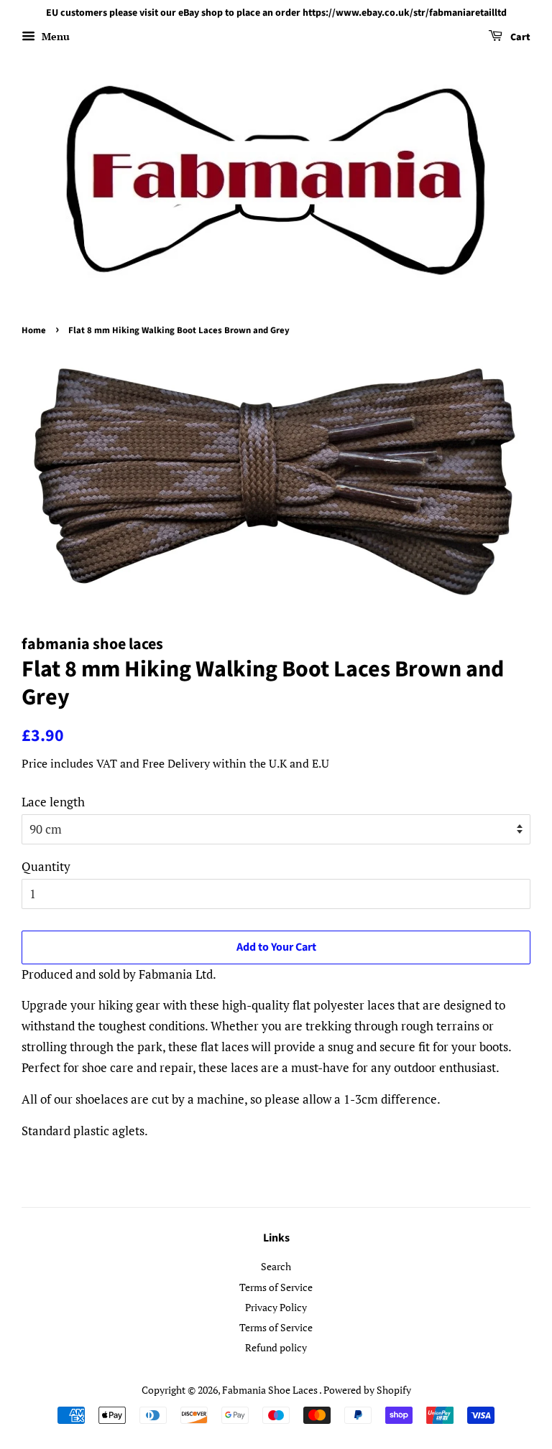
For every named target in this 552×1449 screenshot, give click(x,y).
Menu (54, 36)
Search (276, 1266)
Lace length (53, 801)
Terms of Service (276, 1287)
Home (34, 330)
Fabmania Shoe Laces (270, 1390)
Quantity (46, 866)
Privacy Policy (276, 1307)
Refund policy (276, 1347)
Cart (519, 37)
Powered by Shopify (367, 1390)
